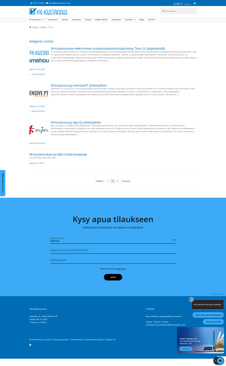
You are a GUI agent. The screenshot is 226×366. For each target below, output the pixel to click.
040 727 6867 (38, 3)
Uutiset (43, 27)
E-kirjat (88, 19)
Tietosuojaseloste (60, 339)
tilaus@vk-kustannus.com (59, 3)
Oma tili (151, 19)
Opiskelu (128, 19)
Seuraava (126, 181)
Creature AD (110, 339)
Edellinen (100, 181)
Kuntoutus (76, 19)
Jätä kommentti (38, 74)
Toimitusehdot (76, 339)
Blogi (141, 19)
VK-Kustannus (35, 19)
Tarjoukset (116, 19)
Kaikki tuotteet (101, 19)
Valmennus (52, 19)
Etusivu (35, 27)
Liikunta (64, 19)
